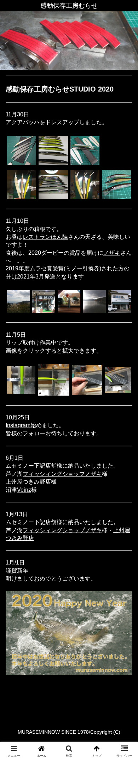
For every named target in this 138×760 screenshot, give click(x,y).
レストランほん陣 (45, 237)
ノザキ (111, 253)
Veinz (24, 490)
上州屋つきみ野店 (28, 482)
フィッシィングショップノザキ (62, 474)
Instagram (18, 425)
